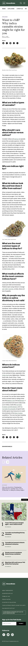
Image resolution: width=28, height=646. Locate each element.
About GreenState (7, 590)
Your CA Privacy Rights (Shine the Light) (13, 605)
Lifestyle (20, 8)
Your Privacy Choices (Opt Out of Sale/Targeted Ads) (13, 612)
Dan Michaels (5, 37)
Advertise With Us (7, 593)
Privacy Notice (6, 599)
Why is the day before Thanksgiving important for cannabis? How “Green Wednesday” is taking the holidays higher (13, 488)
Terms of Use (6, 596)
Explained (11, 8)
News (4, 8)
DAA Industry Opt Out (8, 608)
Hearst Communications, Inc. (12, 641)
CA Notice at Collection (9, 602)
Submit (21, 623)
